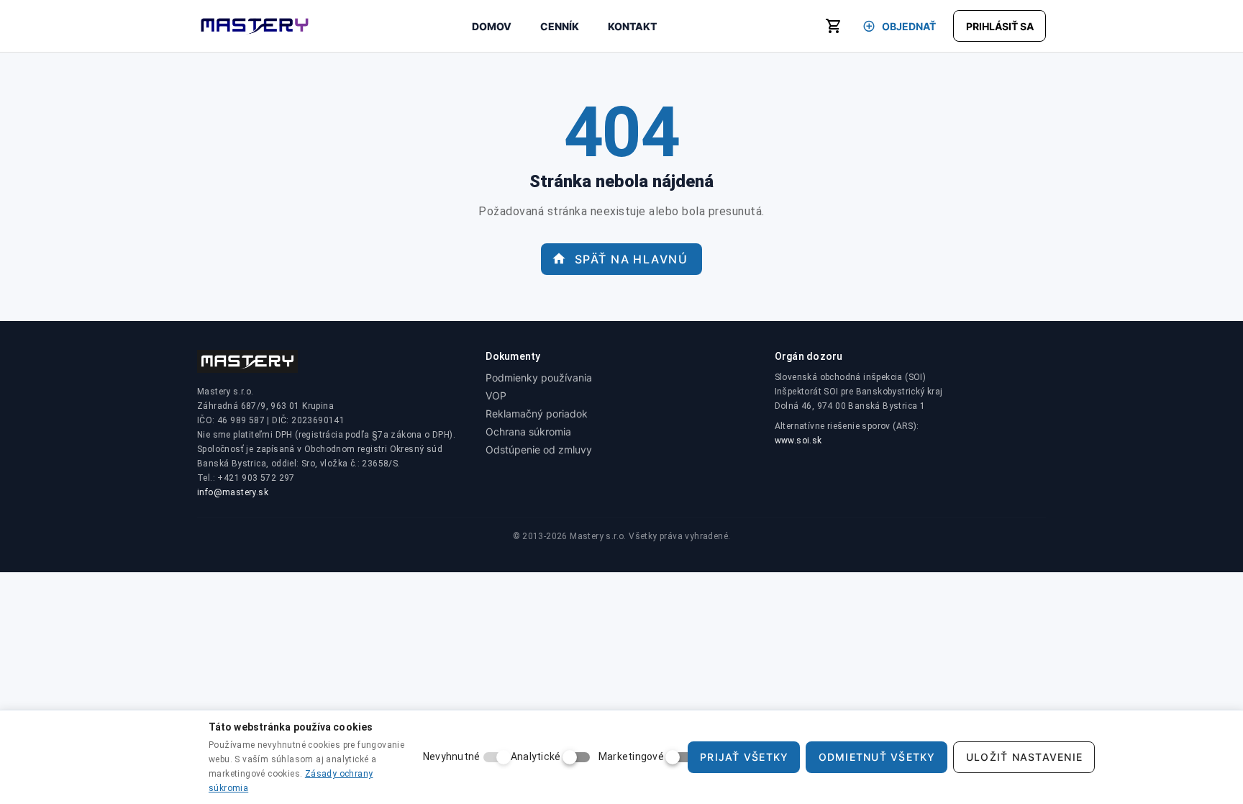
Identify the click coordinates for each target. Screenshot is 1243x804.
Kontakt (632, 26)
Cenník (559, 26)
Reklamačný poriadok (537, 413)
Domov (491, 26)
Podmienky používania (539, 377)
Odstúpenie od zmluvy (539, 449)
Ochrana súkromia (528, 431)
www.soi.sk (798, 440)
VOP (496, 395)
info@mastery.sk (232, 492)
